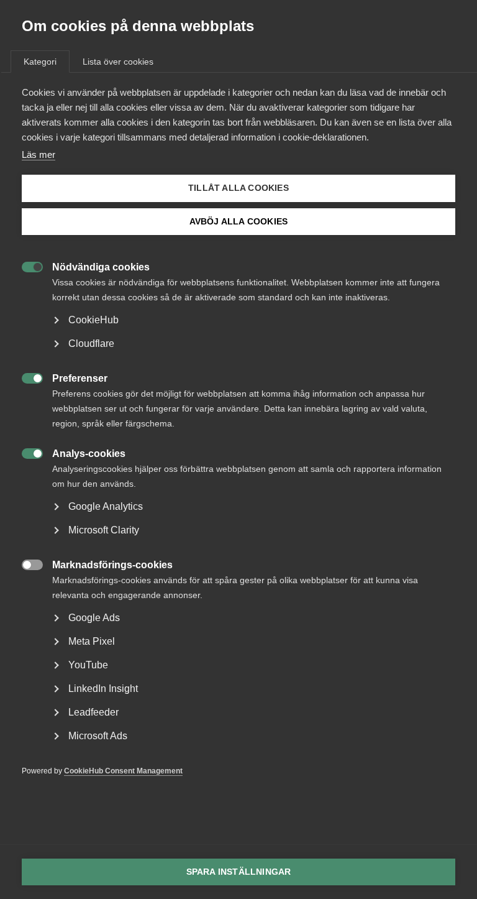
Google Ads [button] (94, 617)
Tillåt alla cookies (238, 188)
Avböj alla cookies (238, 221)
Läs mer (38, 154)
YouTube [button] (88, 665)
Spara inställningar (238, 872)
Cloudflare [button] (91, 343)
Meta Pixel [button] (91, 641)
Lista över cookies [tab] (118, 62)
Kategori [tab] (40, 62)
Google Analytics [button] (105, 506)
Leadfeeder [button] (93, 712)
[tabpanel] (238, 450)
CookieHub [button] (93, 320)
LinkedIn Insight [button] (103, 688)
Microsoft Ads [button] (97, 736)
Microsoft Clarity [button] (103, 530)
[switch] (26, 266)
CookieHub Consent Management (123, 771)
